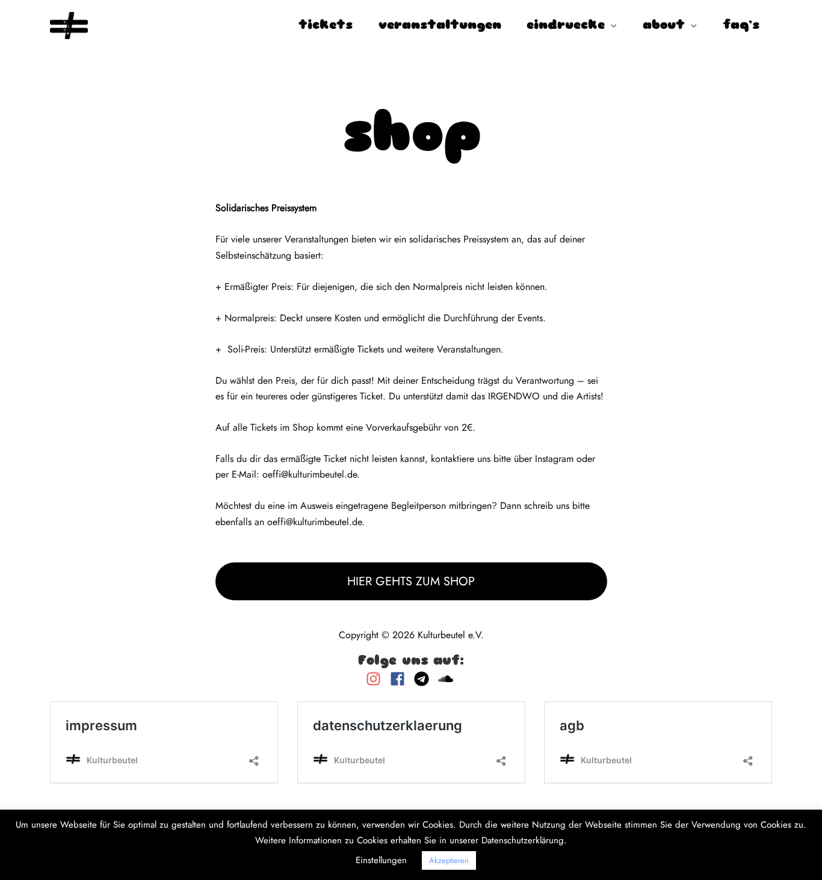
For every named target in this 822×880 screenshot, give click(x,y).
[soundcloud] (447, 678)
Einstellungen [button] (381, 860)
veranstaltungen (440, 25)
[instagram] (376, 678)
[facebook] (400, 678)
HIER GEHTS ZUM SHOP (411, 581)
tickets (325, 25)
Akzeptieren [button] (449, 860)
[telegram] (424, 678)
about (664, 25)
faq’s (741, 25)
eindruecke (566, 25)
